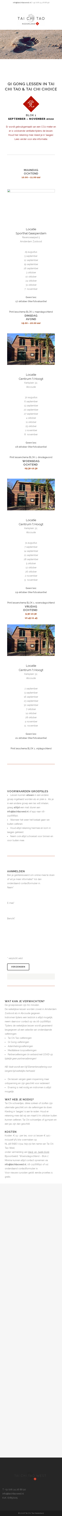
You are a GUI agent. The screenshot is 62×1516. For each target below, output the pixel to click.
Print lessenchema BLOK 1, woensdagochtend (31, 602)
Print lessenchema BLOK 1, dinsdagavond (31, 457)
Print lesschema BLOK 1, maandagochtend (31, 312)
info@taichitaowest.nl (22, 2)
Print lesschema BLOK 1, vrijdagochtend (31, 748)
